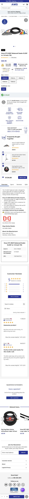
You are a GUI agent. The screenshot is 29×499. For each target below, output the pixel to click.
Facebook (14, 484)
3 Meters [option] (12, 78)
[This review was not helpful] (23, 337)
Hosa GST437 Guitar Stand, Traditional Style (19, 155)
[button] (27, 4)
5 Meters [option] (4, 81)
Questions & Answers (14, 385)
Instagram (10, 484)
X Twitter (23, 484)
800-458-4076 (17, 478)
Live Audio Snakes (13, 16)
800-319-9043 (14, 131)
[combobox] (14, 7)
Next (26, 419)
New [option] (3, 89)
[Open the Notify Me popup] (3, 102)
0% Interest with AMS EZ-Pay (22, 64)
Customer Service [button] (7, 460)
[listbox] (14, 80)
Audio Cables (4, 16)
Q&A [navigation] (26, 184)
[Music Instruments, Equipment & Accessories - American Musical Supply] (14, 4)
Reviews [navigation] (19, 184)
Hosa (3, 50)
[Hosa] (7, 221)
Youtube (6, 484)
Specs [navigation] (12, 184)
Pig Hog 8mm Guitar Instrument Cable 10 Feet (18, 166)
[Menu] (2, 4)
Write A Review (14, 296)
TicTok (18, 484)
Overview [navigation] (4, 184)
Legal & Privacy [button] (6, 467)
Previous (2, 419)
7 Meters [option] (12, 81)
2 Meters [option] (4, 78)
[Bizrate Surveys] (16, 491)
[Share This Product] (26, 20)
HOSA (13, 223)
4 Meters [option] (20, 78)
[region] (14, 284)
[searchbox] (13, 304)
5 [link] (8, 57)
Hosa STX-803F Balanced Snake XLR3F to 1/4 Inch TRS (18, 144)
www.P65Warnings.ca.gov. (11, 213)
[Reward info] (8, 71)
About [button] (3, 464)
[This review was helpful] (20, 337)
